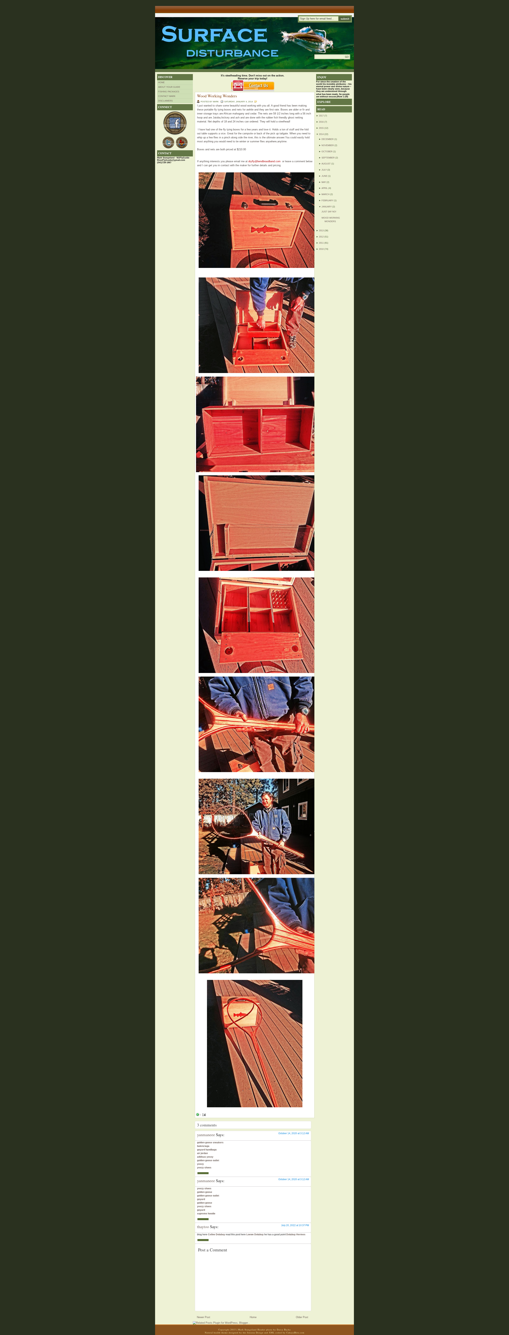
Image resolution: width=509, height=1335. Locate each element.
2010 (321, 249)
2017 (321, 115)
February (327, 200)
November (328, 145)
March (325, 194)
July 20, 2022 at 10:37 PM (295, 1225)
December (328, 139)
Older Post (302, 1317)
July (324, 170)
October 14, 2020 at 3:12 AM (293, 1133)
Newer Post (203, 1317)
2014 (321, 134)
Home (161, 82)
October (327, 151)
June (324, 176)
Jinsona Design (255, 1332)
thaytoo (203, 1226)
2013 (321, 230)
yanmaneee (206, 1134)
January (327, 206)
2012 (321, 236)
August (326, 163)
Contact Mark (166, 96)
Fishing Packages (168, 91)
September (328, 157)
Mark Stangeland (247, 1329)
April (325, 188)
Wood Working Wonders (217, 96)
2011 (321, 243)
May (324, 182)
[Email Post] (203, 1114)
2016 (321, 122)
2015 (321, 128)
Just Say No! (329, 211)
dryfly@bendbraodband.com (264, 161)
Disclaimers (165, 101)
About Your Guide (169, 87)
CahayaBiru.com (295, 1332)
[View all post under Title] (170, 8)
